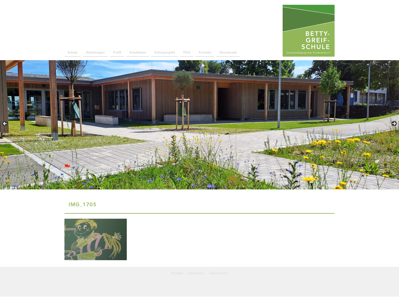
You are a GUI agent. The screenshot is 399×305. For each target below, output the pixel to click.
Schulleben (137, 52)
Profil (117, 52)
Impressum (196, 273)
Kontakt (205, 52)
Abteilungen (95, 52)
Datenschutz (218, 273)
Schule (73, 52)
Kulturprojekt (164, 52)
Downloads (228, 52)
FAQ (186, 52)
